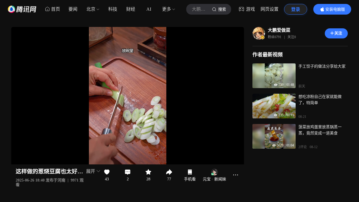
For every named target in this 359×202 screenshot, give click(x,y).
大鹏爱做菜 (279, 30)
